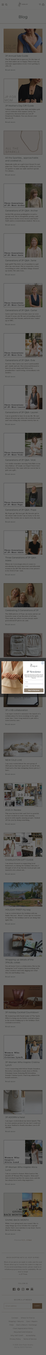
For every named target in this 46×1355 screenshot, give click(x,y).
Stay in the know (34, 690)
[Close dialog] (42, 663)
